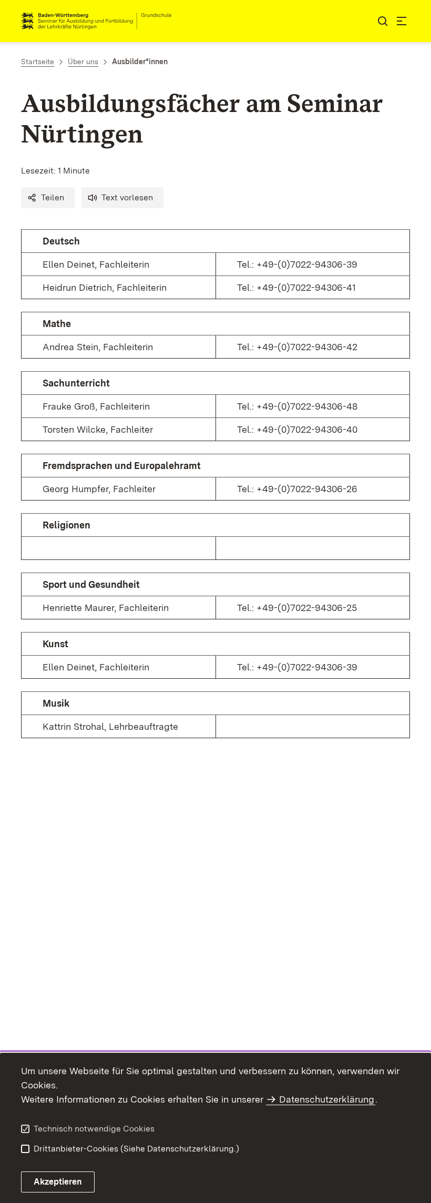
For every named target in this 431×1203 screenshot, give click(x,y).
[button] (48, 197)
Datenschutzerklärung (326, 1099)
